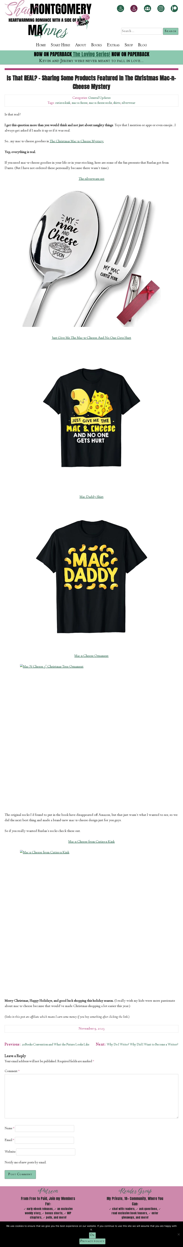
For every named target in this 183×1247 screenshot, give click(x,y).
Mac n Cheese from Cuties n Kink (91, 841)
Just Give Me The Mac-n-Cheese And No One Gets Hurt (91, 338)
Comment (12, 1071)
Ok (92, 1235)
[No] (178, 1234)
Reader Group (135, 1191)
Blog (142, 45)
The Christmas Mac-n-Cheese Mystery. (77, 141)
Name (9, 1128)
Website (10, 1152)
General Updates (99, 98)
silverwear (128, 103)
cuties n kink (62, 103)
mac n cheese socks (100, 103)
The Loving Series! (91, 54)
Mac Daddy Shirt (91, 497)
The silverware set (91, 179)
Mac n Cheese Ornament (91, 656)
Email (9, 1140)
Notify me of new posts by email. (25, 1163)
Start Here (60, 45)
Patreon (48, 1191)
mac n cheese (79, 103)
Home (41, 45)
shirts (116, 103)
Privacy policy (92, 1241)
